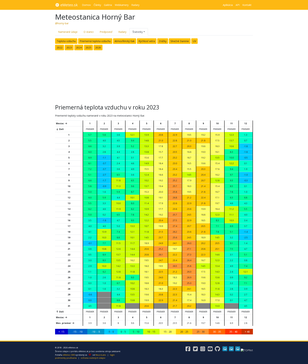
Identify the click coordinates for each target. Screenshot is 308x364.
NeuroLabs (101, 354)
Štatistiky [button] (137, 32)
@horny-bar (62, 23)
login (112, 354)
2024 (79, 47)
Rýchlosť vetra (146, 41)
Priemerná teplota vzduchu (95, 41)
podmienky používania (66, 358)
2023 (69, 47)
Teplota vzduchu (66, 41)
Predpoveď (106, 32)
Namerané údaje (68, 32)
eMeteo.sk (69, 4)
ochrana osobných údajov (93, 358)
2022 (59, 47)
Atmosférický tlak (125, 41)
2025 (88, 47)
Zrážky (162, 41)
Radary (122, 32)
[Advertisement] (154, 76)
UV (194, 41)
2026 (98, 47)
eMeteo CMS (69, 354)
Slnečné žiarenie (179, 41)
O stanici (89, 32)
